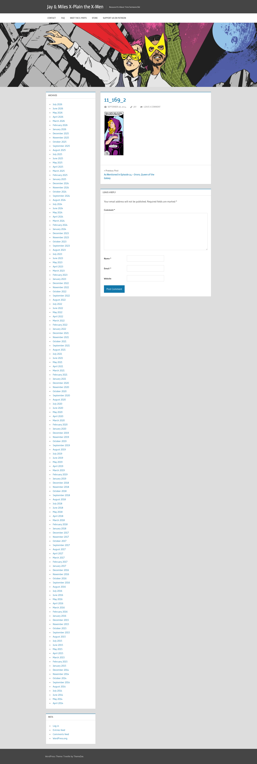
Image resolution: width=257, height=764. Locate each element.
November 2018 (61, 486)
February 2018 (60, 524)
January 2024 (59, 229)
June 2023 (58, 258)
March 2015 (59, 657)
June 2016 (58, 594)
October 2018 (59, 491)
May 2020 (57, 412)
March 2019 (59, 470)
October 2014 (59, 678)
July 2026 (57, 104)
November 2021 (61, 337)
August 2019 (59, 449)
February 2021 (60, 374)
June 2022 (58, 308)
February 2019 (60, 474)
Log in (56, 725)
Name (107, 258)
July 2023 (57, 253)
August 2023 (59, 249)
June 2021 (58, 357)
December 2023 (61, 233)
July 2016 (57, 590)
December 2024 (61, 183)
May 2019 (57, 461)
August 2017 (59, 549)
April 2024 (58, 216)
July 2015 (57, 640)
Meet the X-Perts (78, 17)
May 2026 (57, 112)
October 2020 (59, 391)
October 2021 (59, 341)
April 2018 (58, 515)
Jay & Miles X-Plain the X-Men (75, 7)
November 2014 (61, 674)
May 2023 (57, 262)
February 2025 (60, 174)
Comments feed (61, 734)
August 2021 (59, 349)
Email (107, 268)
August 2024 (59, 199)
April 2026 (58, 116)
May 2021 (57, 362)
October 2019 (59, 441)
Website (107, 278)
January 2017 (59, 565)
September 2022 (61, 295)
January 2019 (59, 478)
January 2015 (59, 665)
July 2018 (57, 503)
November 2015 (61, 624)
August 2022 (59, 299)
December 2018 (61, 482)
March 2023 (59, 270)
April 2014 (58, 703)
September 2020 (61, 395)
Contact (51, 17)
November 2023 (61, 237)
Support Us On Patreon (114, 17)
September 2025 (61, 145)
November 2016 (61, 574)
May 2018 (57, 511)
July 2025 (57, 154)
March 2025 (59, 170)
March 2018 (59, 520)
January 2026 (59, 129)
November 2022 (61, 287)
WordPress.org (60, 738)
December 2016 (61, 570)
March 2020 (59, 420)
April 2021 (58, 366)
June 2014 (58, 694)
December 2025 (61, 133)
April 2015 (58, 653)
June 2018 (58, 507)
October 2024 (59, 191)
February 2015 (60, 661)
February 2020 (60, 424)
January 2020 (59, 428)
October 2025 (59, 141)
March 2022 (59, 320)
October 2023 (59, 241)
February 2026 (60, 125)
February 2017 (60, 561)
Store (95, 17)
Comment (109, 210)
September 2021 (61, 345)
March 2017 (59, 557)
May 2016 (57, 599)
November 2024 (61, 187)
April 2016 (58, 603)
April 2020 (58, 416)
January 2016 (59, 615)
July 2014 (57, 690)
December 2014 (61, 669)
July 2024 (57, 204)
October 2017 (59, 540)
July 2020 (57, 403)
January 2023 (59, 278)
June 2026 (58, 108)
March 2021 (59, 370)
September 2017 (61, 545)
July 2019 (57, 453)
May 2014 (57, 698)
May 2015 (57, 649)
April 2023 (58, 266)
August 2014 (59, 686)
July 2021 (57, 353)
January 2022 (59, 328)
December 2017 (61, 532)
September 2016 (61, 582)
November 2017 (61, 536)
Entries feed (59, 730)
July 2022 (57, 303)
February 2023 (60, 274)
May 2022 (57, 312)
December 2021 (61, 333)
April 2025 (58, 166)
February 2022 (60, 324)
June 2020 (58, 407)
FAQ (63, 17)
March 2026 (59, 120)
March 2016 (59, 607)
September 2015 (61, 632)
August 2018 (59, 499)
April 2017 (58, 553)
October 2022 (59, 291)
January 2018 (59, 528)
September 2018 (61, 495)
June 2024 (58, 208)
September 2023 (61, 245)
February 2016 (60, 611)
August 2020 (59, 399)
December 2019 (61, 432)
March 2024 (59, 220)
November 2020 (61, 387)
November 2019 (61, 436)
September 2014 (61, 682)
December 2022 (61, 283)
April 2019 (58, 466)
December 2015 (61, 619)
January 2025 (59, 179)
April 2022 (58, 316)
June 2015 (58, 644)
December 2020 (61, 382)
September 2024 (61, 195)
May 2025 (57, 162)
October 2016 (59, 578)
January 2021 (59, 378)
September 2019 (61, 445)
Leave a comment (152, 106)
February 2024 (60, 224)
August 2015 (59, 636)
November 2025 (61, 137)
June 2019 (58, 457)
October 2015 (59, 628)
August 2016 (59, 586)
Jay (135, 106)
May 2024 (57, 212)
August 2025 (59, 150)
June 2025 (58, 158)
